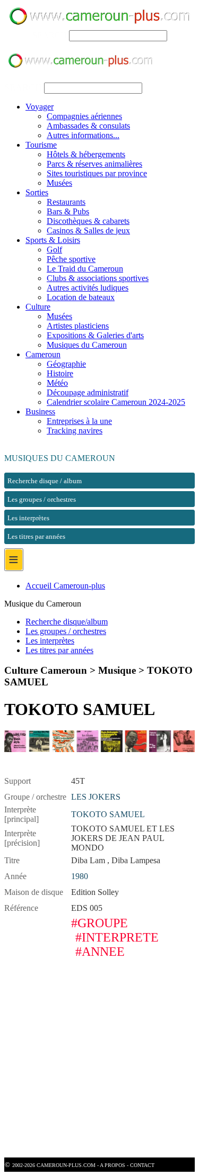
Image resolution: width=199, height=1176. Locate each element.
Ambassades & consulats (88, 125)
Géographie (66, 363)
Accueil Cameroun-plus (65, 585)
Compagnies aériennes (84, 116)
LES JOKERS (95, 796)
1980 (79, 876)
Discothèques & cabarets (88, 220)
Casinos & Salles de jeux (88, 230)
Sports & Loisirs (52, 240)
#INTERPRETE (117, 937)
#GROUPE (99, 923)
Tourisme (41, 144)
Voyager (39, 106)
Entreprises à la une (79, 421)
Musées (59, 182)
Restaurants (66, 201)
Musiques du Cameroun (87, 344)
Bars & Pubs (68, 211)
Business (40, 411)
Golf (54, 249)
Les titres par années (59, 650)
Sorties (36, 192)
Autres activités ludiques (87, 287)
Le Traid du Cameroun (85, 268)
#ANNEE (100, 951)
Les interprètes (49, 640)
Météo (57, 382)
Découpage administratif (87, 392)
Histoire (60, 373)
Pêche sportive (71, 259)
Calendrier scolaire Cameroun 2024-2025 (116, 401)
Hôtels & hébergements (86, 154)
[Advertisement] (99, 1058)
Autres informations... (83, 135)
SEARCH (49, 35)
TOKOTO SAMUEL (108, 814)
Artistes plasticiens (78, 325)
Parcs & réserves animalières (94, 163)
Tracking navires (74, 430)
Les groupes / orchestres (65, 631)
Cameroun (42, 354)
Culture (37, 306)
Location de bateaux (81, 297)
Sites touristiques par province (97, 173)
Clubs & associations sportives (98, 278)
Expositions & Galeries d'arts (95, 335)
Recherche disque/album (66, 621)
